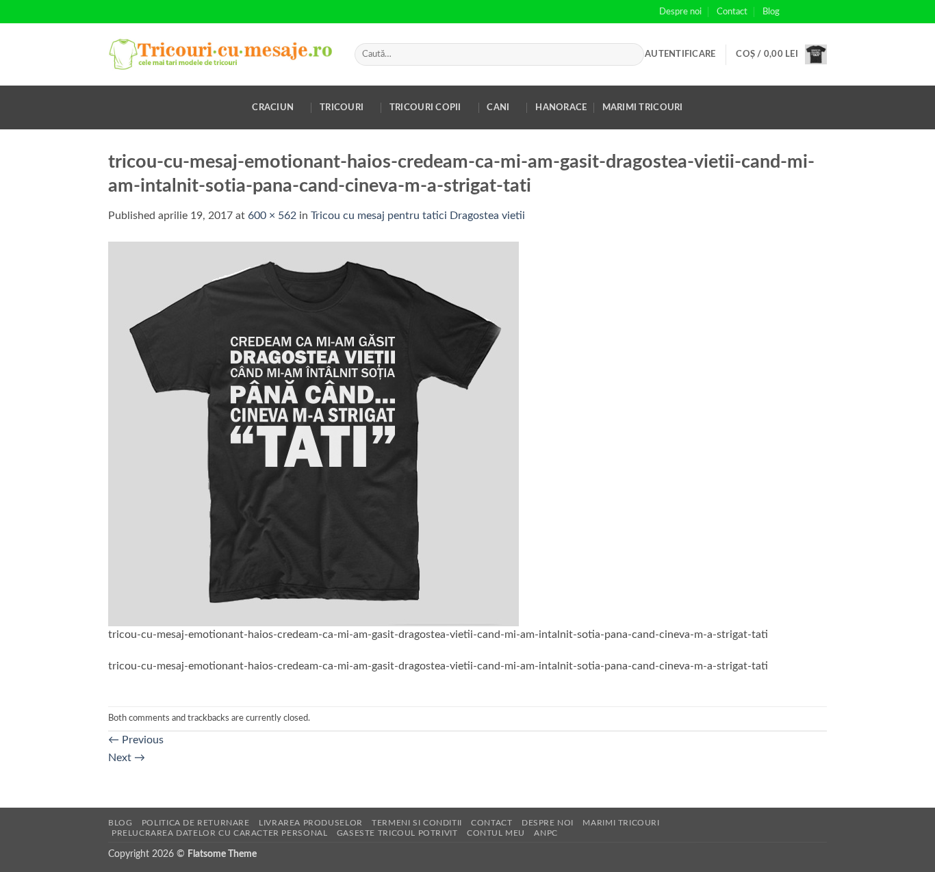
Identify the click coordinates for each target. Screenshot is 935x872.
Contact (732, 12)
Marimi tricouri (642, 107)
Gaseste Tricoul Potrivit (397, 833)
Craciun (273, 107)
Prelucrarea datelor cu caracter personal (219, 833)
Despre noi (680, 12)
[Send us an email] (820, 11)
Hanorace (561, 107)
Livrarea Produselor (311, 823)
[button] (680, 54)
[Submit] (630, 54)
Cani (498, 107)
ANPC (545, 833)
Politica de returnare (196, 823)
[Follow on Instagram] (807, 11)
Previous (136, 739)
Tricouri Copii (425, 107)
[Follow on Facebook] (794, 11)
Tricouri (341, 107)
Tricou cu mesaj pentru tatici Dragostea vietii (418, 215)
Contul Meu (496, 833)
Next (126, 757)
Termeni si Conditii (417, 823)
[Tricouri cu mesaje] (221, 54)
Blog (771, 12)
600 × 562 (272, 215)
